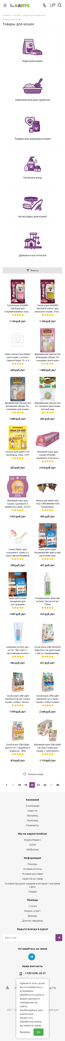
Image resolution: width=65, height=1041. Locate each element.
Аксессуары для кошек (32, 216)
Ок (38, 1032)
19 (25, 785)
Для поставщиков (32, 920)
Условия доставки (32, 873)
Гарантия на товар (32, 878)
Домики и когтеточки (32, 255)
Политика (32, 820)
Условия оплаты (32, 869)
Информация (32, 857)
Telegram (31, 956)
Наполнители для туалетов (32, 99)
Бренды (32, 915)
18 (19, 785)
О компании (32, 805)
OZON (32, 844)
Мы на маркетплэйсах (32, 833)
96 (57, 785)
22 (45, 785)
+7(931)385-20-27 (35, 973)
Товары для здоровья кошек (32, 138)
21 (38, 785)
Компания (32, 799)
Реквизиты (32, 825)
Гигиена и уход (32, 177)
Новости (32, 810)
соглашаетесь (32, 987)
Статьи (32, 906)
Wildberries (32, 849)
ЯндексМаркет (32, 839)
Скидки (32, 891)
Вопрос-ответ (32, 911)
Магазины (32, 815)
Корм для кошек (32, 60)
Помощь (32, 864)
